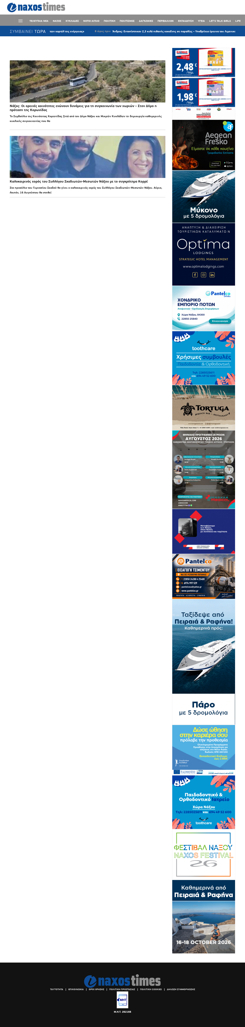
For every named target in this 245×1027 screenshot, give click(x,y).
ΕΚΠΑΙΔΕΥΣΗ (186, 21)
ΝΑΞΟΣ (57, 21)
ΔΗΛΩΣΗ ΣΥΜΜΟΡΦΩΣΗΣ (181, 989)
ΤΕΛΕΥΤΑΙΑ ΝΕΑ (38, 21)
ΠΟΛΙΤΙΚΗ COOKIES (151, 989)
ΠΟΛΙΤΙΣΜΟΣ (127, 21)
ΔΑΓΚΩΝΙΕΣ (146, 21)
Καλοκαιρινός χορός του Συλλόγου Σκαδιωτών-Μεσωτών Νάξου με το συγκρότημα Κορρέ (79, 181)
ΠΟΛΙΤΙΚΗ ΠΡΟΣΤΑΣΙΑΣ (122, 989)
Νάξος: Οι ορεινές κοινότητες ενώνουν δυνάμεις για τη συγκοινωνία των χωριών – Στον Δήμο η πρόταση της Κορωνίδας (83, 108)
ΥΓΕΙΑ (201, 21)
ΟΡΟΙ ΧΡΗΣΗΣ (96, 989)
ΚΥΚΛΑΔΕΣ (72, 21)
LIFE (238, 21)
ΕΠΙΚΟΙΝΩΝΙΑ (76, 989)
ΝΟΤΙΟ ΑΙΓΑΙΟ (91, 21)
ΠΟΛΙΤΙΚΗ (109, 21)
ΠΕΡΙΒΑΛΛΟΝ (166, 21)
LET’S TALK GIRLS (220, 21)
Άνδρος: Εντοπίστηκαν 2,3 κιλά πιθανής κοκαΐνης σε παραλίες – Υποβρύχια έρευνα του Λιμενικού (139, 31)
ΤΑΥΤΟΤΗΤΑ (56, 989)
